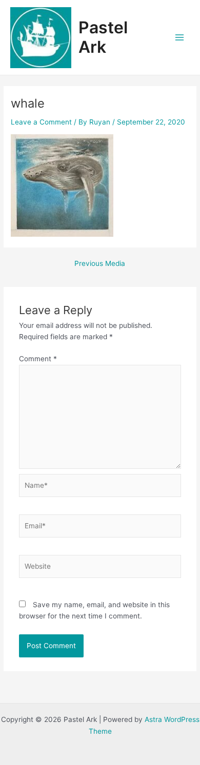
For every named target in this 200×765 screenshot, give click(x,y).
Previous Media (99, 263)
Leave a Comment (41, 122)
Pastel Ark (103, 37)
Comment (38, 359)
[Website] (100, 568)
